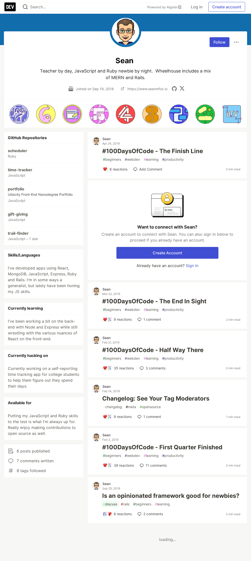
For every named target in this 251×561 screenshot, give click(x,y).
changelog (112, 407)
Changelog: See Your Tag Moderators (155, 398)
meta (131, 407)
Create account (226, 6)
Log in (196, 6)
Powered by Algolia (162, 7)
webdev (132, 159)
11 (156, 465)
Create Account (167, 252)
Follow (219, 42)
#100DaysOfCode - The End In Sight (154, 301)
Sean (106, 139)
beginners (112, 159)
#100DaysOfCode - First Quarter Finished (162, 447)
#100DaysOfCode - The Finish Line (152, 151)
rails (125, 504)
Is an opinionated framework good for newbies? (170, 495)
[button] (19, 114)
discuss (110, 504)
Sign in (192, 265)
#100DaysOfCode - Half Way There (152, 350)
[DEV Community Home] (10, 7)
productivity (173, 159)
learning (151, 159)
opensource (150, 407)
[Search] (25, 7)
